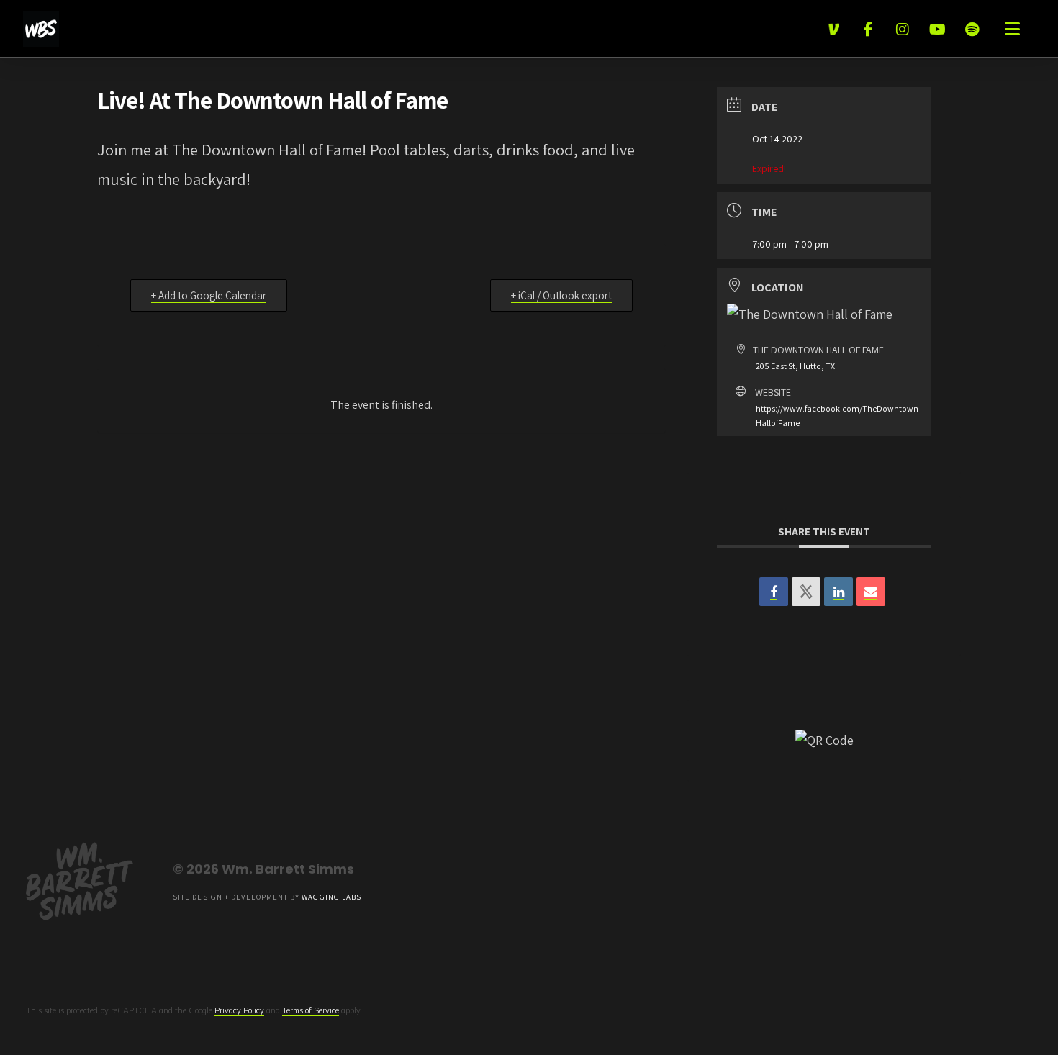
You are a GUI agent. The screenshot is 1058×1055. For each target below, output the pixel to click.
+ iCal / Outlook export (561, 295)
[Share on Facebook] (773, 591)
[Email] (870, 591)
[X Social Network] (806, 591)
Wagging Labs (331, 897)
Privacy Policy (239, 1010)
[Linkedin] (838, 591)
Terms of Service (310, 1010)
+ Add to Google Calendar (208, 295)
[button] (1012, 29)
